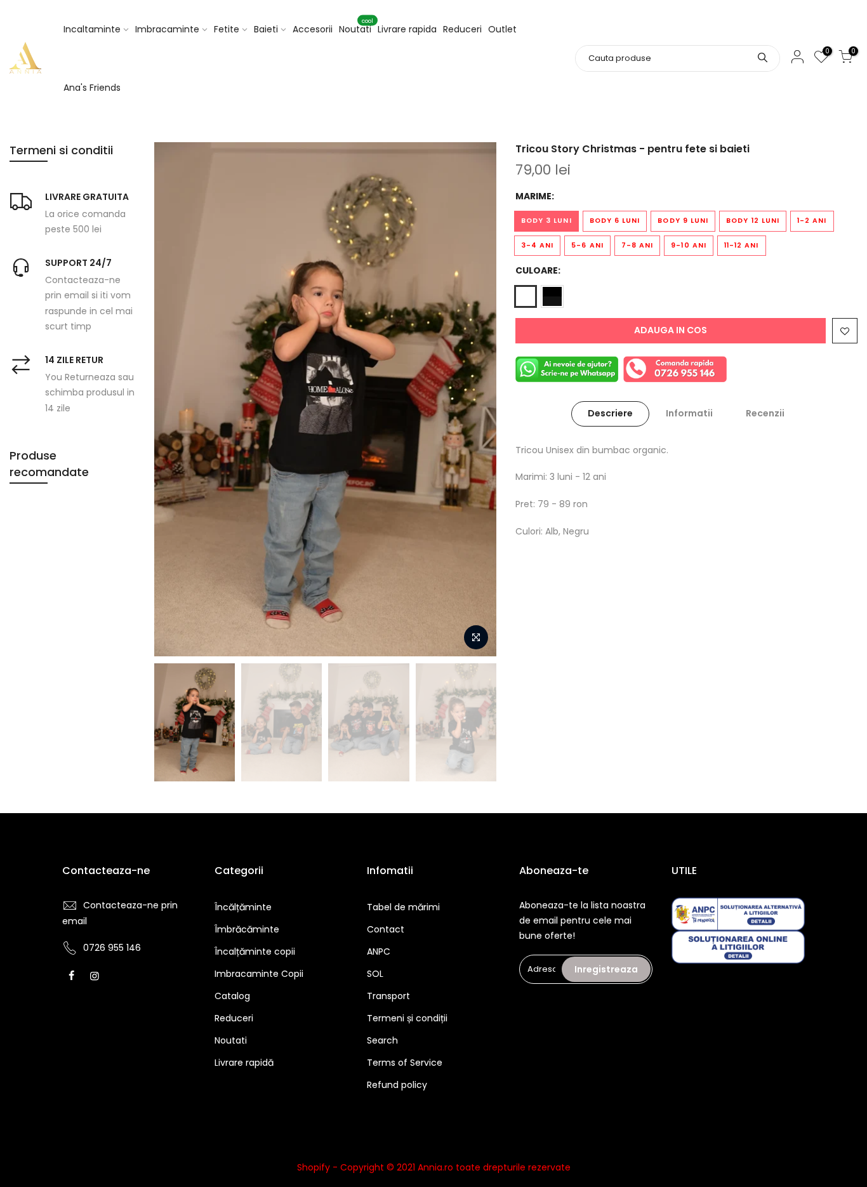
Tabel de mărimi (403, 907)
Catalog (232, 996)
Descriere (610, 413)
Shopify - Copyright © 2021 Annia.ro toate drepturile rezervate (434, 1167)
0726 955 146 (112, 947)
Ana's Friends (92, 87)
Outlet (502, 29)
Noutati (356, 26)
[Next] (474, 399)
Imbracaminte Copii (259, 973)
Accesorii (313, 29)
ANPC (378, 951)
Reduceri (462, 29)
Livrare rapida (407, 29)
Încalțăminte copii (255, 951)
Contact (385, 929)
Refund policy (397, 1084)
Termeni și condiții (407, 1018)
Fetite (226, 29)
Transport (388, 996)
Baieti (266, 29)
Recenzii (765, 413)
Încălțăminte (243, 907)
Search (382, 1040)
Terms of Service (404, 1062)
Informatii (689, 413)
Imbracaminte (167, 29)
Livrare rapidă (244, 1062)
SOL (375, 973)
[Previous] (176, 399)
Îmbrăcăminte (247, 929)
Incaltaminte (92, 29)
